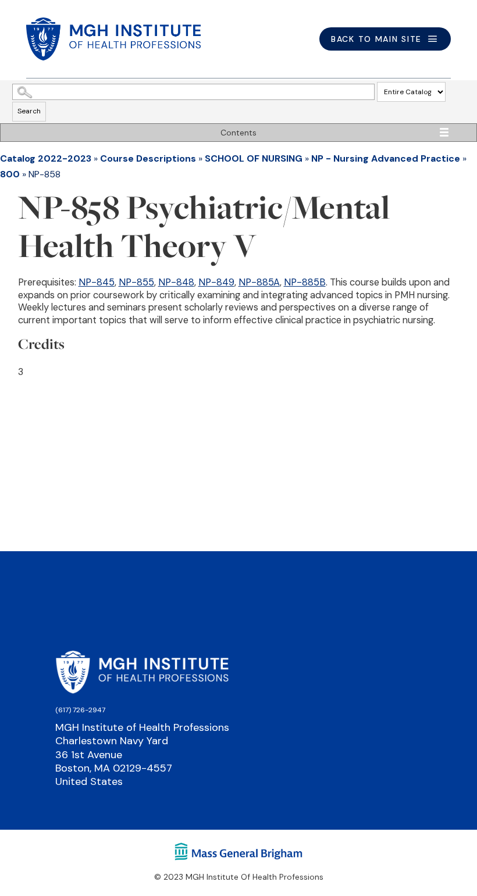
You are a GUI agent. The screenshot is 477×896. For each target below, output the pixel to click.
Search (29, 111)
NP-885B (305, 282)
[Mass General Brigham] (238, 850)
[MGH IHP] (113, 38)
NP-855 (136, 282)
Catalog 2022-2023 (45, 158)
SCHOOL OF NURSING (253, 158)
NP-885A (259, 282)
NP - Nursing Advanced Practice (385, 158)
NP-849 (216, 282)
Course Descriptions (148, 158)
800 (10, 174)
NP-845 (97, 282)
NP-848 (176, 282)
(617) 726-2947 (80, 710)
